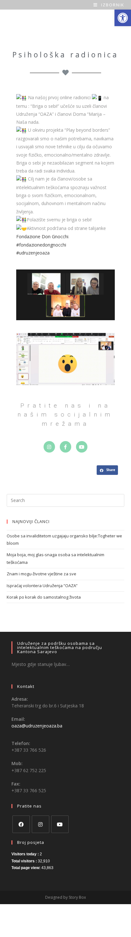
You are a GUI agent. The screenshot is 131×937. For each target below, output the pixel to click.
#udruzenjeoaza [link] (33, 253)
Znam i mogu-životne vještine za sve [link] (41, 574)
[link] (122, 18)
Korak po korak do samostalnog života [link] (44, 597)
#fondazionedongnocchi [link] (41, 245)
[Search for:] (66, 500)
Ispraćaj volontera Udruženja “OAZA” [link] (42, 585)
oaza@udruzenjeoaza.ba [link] (36, 726)
